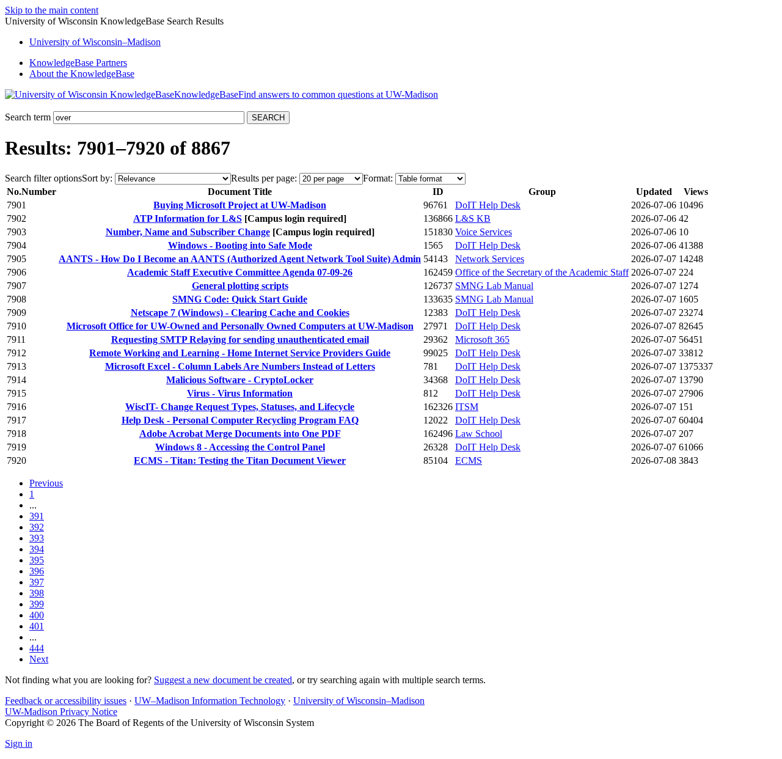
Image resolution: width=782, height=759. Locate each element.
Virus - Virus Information (240, 393)
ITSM (466, 407)
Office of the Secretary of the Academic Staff (542, 272)
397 (36, 582)
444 (36, 648)
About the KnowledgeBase (81, 73)
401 (36, 626)
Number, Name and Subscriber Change (188, 232)
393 (36, 538)
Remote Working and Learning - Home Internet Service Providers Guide (239, 353)
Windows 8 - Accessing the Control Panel (240, 447)
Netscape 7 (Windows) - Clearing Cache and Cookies (240, 312)
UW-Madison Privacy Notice (61, 711)
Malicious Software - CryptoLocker (239, 380)
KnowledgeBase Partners (78, 62)
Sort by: (97, 178)
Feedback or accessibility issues (65, 700)
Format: (378, 178)
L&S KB (473, 218)
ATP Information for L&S (187, 218)
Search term (28, 117)
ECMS (468, 460)
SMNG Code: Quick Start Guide (239, 299)
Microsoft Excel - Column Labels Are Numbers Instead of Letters (240, 366)
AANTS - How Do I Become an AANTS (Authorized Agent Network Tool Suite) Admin (240, 259)
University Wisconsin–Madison (95, 42)
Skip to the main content (51, 10)
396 (36, 571)
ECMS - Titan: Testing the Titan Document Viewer (240, 460)
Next (38, 659)
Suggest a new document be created (223, 680)
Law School (478, 433)
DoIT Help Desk (488, 205)
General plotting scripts (240, 285)
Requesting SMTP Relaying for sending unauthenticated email (240, 339)
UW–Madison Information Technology (209, 700)
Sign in (18, 743)
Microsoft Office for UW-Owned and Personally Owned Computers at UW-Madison (240, 326)
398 (36, 593)
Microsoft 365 (482, 339)
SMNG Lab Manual (494, 285)
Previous (46, 483)
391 (36, 516)
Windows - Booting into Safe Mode (240, 245)
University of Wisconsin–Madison (359, 700)
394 (36, 549)
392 (36, 527)
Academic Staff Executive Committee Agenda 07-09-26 (240, 272)
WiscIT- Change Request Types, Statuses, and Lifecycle (239, 407)
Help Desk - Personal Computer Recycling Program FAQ (240, 420)
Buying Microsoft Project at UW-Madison (239, 205)
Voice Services (483, 232)
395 (36, 560)
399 (36, 604)
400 (36, 615)
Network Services (489, 259)
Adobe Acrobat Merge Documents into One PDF (240, 433)
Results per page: (264, 178)
